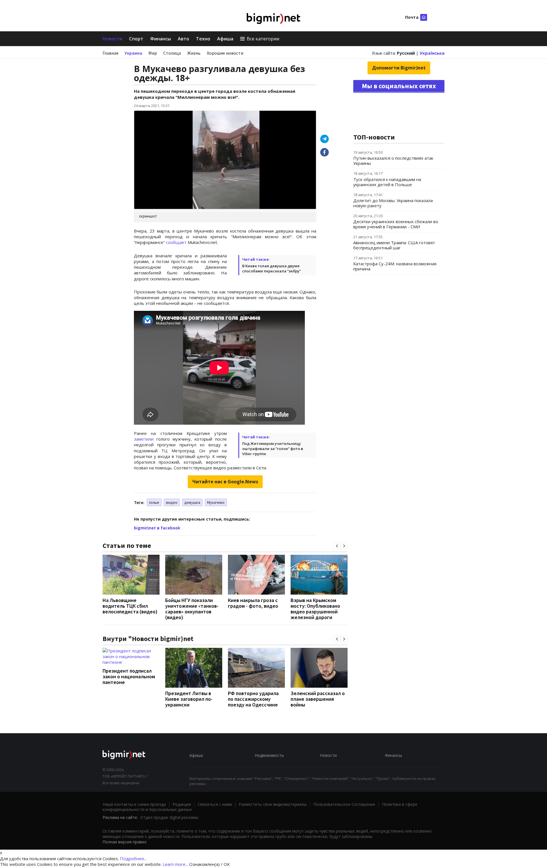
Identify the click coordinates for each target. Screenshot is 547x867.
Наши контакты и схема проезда (134, 804)
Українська (432, 53)
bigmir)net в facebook (157, 528)
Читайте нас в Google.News (225, 481)
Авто (183, 39)
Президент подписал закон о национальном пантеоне (129, 676)
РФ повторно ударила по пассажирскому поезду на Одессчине (253, 699)
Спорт (136, 39)
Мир (152, 53)
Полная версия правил (124, 842)
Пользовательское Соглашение (344, 804)
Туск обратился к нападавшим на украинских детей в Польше (387, 181)
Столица (172, 53)
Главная (110, 53)
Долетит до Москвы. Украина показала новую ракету (393, 203)
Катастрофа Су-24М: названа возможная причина (394, 266)
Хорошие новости (225, 53)
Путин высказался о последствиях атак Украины (393, 160)
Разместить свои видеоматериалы (273, 804)
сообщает (177, 242)
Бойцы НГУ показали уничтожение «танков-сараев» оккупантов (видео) (192, 609)
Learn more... (175, 864)
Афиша (225, 39)
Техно (203, 39)
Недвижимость (269, 755)
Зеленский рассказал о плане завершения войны (318, 699)
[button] (337, 546)
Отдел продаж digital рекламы (169, 817)
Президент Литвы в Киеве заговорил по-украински (189, 699)
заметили (144, 439)
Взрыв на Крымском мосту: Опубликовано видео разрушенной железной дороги (315, 609)
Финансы (160, 39)
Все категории (263, 39)
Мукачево (215, 502)
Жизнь (194, 53)
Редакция (182, 804)
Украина (133, 53)
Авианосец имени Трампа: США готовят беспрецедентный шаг (394, 245)
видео (171, 502)
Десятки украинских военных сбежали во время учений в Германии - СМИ (395, 224)
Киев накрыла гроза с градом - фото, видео (253, 603)
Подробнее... (133, 858)
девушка (192, 502)
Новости (112, 39)
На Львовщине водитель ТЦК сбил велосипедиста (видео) (130, 606)
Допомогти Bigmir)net (399, 68)
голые (154, 502)
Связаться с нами (215, 804)
